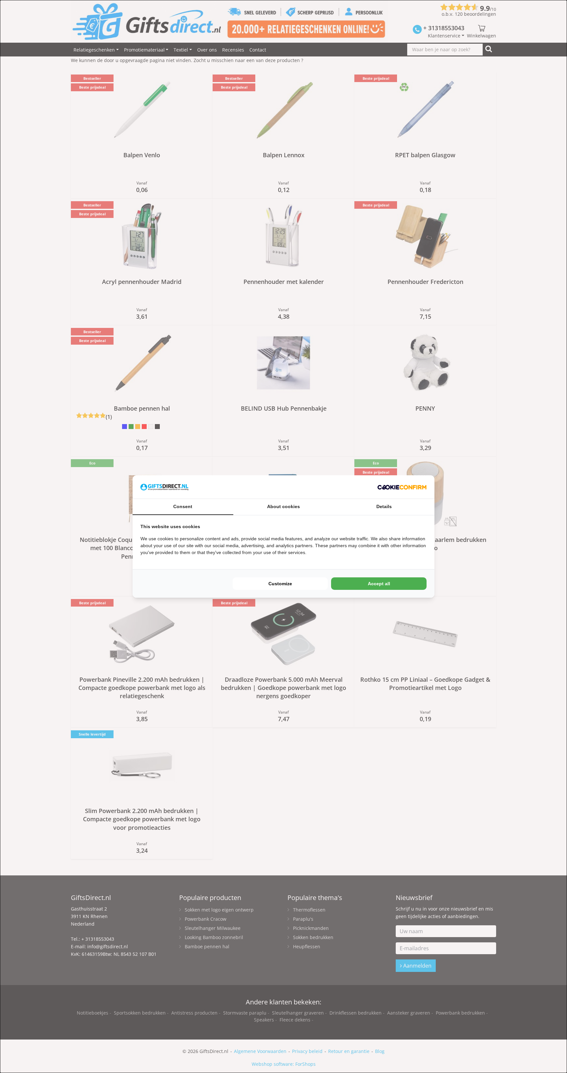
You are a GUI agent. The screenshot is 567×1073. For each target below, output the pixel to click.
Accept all (379, 583)
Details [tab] (384, 506)
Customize (280, 583)
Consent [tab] (182, 506)
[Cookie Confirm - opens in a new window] (402, 487)
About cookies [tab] (283, 506)
